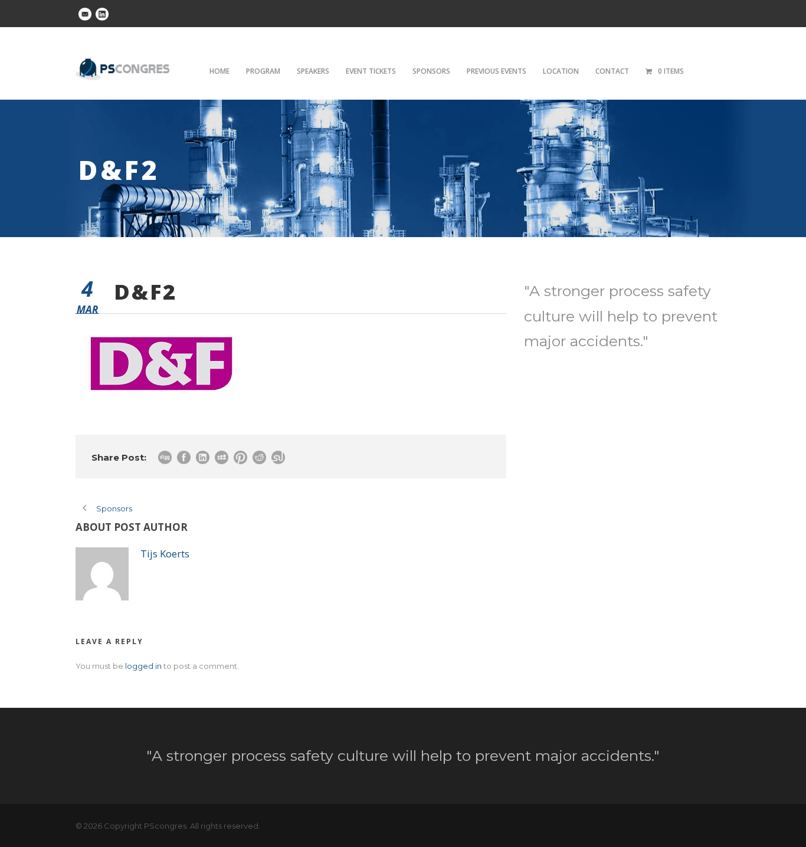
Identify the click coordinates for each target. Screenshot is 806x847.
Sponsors (431, 71)
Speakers (313, 71)
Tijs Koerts (164, 553)
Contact (612, 71)
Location (561, 71)
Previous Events (496, 71)
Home (219, 71)
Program (263, 71)
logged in (143, 666)
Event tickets (371, 71)
